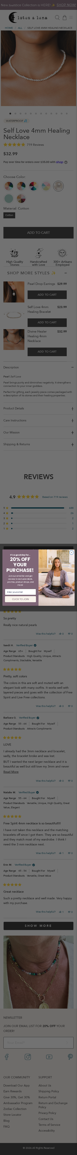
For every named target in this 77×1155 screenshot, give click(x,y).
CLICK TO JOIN (20, 599)
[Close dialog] (72, 552)
